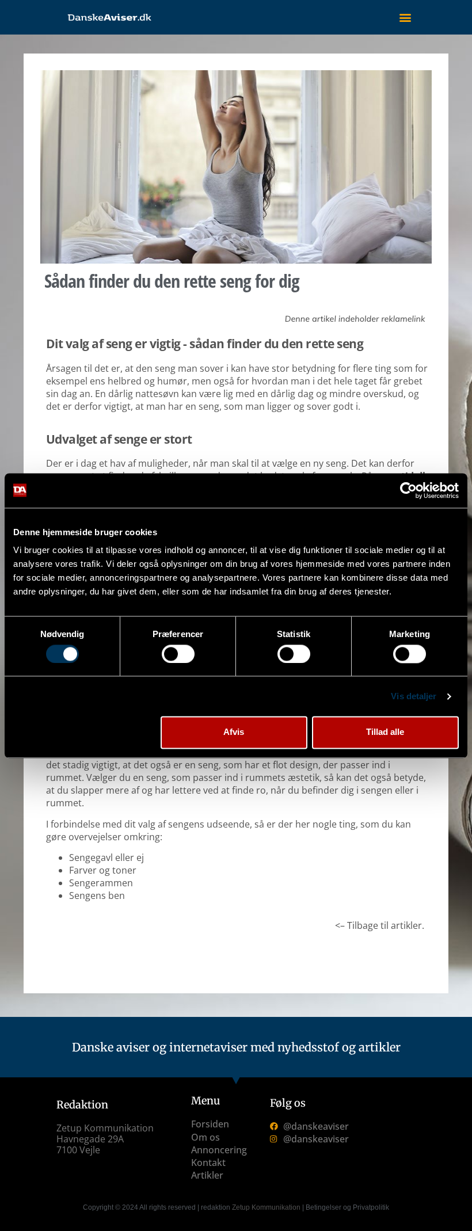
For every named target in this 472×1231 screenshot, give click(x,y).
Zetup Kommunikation (266, 1207)
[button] (404, 17)
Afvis (233, 732)
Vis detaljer (413, 696)
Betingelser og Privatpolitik (347, 1207)
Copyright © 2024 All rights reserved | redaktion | (194, 1207)
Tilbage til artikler (384, 925)
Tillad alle (385, 732)
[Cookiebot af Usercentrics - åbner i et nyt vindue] (408, 490)
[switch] (178, 654)
